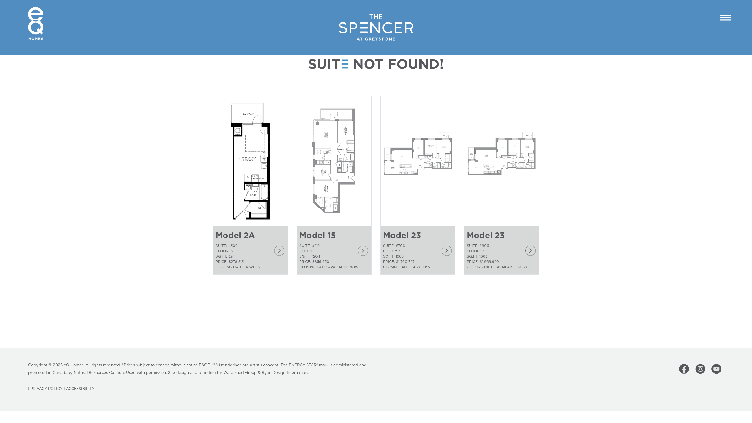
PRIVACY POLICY (47, 389)
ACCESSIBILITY (80, 389)
